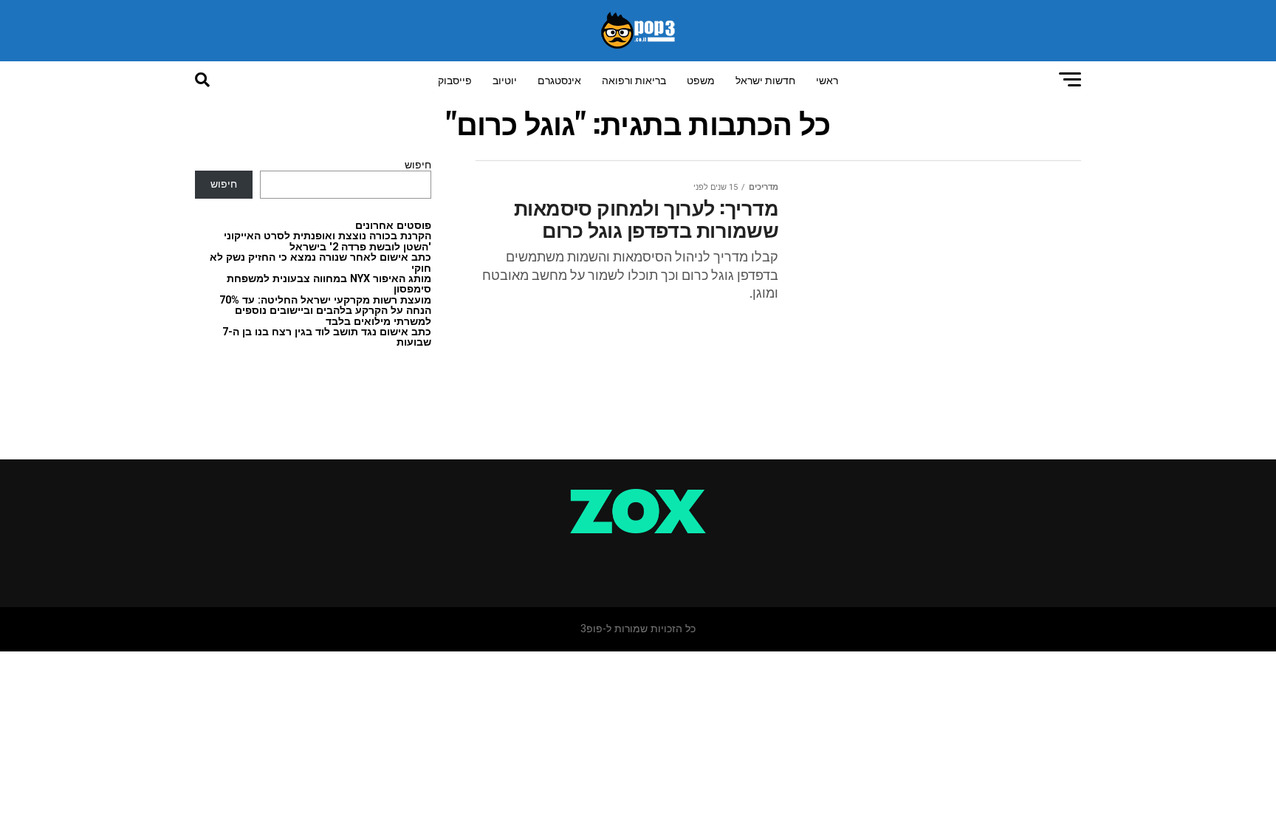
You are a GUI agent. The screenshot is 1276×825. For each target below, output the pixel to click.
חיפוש (418, 165)
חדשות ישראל (765, 79)
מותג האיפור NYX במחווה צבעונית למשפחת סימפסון (329, 284)
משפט (701, 79)
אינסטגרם (559, 79)
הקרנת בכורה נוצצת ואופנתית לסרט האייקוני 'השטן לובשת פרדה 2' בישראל (327, 241)
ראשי (827, 79)
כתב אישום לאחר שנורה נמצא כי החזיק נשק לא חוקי (320, 262)
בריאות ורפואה (634, 79)
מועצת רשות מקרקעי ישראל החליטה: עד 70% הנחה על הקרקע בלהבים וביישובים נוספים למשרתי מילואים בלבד (325, 311)
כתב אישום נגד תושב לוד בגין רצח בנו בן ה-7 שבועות (326, 337)
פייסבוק (455, 79)
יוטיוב (505, 79)
